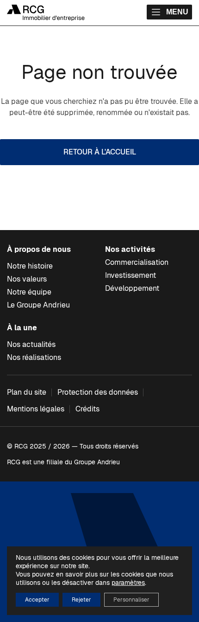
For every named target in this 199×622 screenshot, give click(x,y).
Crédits (87, 409)
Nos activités (130, 249)
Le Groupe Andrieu (38, 305)
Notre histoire (30, 266)
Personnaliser (131, 599)
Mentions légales (35, 409)
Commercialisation (136, 262)
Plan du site (26, 392)
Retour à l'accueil (99, 152)
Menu (177, 12)
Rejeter (81, 599)
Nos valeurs (27, 279)
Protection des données (97, 392)
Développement (132, 288)
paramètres (128, 582)
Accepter (37, 599)
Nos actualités (31, 344)
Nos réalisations (34, 357)
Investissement (130, 275)
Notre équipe (29, 292)
